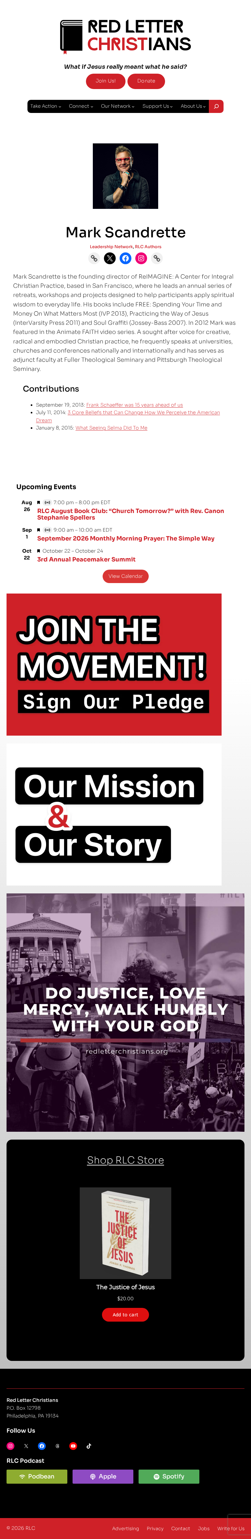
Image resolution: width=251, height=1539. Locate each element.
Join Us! (106, 81)
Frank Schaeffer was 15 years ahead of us (134, 405)
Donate (146, 81)
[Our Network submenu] (133, 106)
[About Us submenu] (204, 106)
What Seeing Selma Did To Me (111, 428)
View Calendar (126, 576)
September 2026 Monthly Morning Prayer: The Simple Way (125, 538)
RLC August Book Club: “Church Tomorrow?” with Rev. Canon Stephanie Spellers (130, 514)
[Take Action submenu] (60, 106)
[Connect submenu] (92, 106)
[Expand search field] (216, 106)
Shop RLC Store (125, 1160)
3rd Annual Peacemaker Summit (86, 559)
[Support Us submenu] (171, 106)
